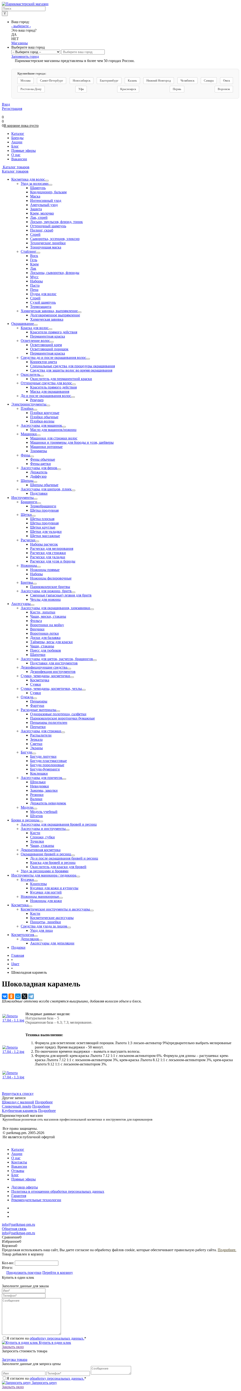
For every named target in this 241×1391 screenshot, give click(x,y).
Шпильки (38, 782)
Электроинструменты (28, 404)
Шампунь (38, 188)
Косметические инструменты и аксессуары (55, 909)
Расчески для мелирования (51, 548)
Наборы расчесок (44, 544)
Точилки (37, 841)
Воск (34, 256)
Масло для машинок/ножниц (53, 430)
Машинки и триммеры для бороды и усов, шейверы (72, 442)
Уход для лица (41, 930)
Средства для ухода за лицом (44, 926)
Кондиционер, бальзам (48, 192)
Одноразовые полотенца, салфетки (58, 714)
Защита (36, 209)
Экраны (36, 748)
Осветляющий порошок (49, 349)
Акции (16, 1154)
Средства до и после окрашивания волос (53, 358)
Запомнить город (25, 56)
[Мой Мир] (18, 996)
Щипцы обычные (44, 485)
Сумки (35, 684)
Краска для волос (34, 328)
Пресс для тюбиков (45, 650)
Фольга (36, 621)
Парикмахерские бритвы (50, 587)
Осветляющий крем (46, 345)
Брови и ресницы (25, 820)
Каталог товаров (15, 167)
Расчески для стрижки (48, 553)
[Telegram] (31, 996)
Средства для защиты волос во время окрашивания (71, 370)
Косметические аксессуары (52, 918)
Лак (33, 268)
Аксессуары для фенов (39, 468)
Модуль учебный (43, 812)
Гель (33, 260)
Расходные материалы (38, 710)
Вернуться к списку (18, 1094)
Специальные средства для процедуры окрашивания (72, 366)
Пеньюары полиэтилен (48, 722)
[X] (24, 996)
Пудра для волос (43, 294)
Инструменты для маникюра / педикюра (43, 875)
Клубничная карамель (19, 1111)
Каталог (17, 1149)
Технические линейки (48, 243)
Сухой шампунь (43, 302)
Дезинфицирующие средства (44, 667)
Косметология (22, 935)
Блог (15, 1175)
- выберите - (21, 26)
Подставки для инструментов (54, 663)
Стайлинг (28, 251)
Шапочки (37, 655)
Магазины (19, 43)
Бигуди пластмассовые (48, 761)
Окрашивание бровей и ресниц (46, 854)
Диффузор (38, 476)
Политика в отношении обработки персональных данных (57, 1191)
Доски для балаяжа (45, 638)
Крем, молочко (42, 213)
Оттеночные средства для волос (46, 383)
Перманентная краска (47, 336)
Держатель (38, 472)
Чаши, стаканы (42, 646)
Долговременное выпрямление (55, 315)
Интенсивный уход (45, 201)
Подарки (18, 947)
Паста (35, 285)
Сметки (36, 744)
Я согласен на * (46, 1338)
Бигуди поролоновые (47, 765)
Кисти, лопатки (42, 612)
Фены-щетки (40, 464)
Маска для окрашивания (49, 391)
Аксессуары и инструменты (43, 829)
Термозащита (40, 307)
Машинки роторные (46, 447)
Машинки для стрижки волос (53, 438)
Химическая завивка (46, 319)
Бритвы (27, 582)
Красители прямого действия (53, 332)
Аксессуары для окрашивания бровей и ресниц (59, 824)
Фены (25, 455)
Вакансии (19, 1166)
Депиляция (30, 939)
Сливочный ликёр (16, 1106)
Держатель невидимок (48, 803)
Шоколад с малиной (18, 1102)
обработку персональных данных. (57, 1338)
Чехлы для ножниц (45, 599)
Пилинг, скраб (41, 230)
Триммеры (38, 451)
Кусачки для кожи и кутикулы (54, 888)
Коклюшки (39, 773)
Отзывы (17, 1171)
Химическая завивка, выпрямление (49, 311)
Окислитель (30, 375)
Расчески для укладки (47, 557)
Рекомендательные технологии (36, 1200)
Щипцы (27, 481)
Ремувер (37, 400)
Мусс (34, 277)
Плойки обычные (44, 417)
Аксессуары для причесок (41, 778)
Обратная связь (14, 1229)
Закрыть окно (13, 1347)
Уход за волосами (34, 184)
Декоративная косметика (40, 850)
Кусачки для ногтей (46, 892)
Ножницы (29, 565)
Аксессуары (21, 604)
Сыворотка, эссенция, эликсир (55, 239)
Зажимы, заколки (44, 790)
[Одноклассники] (11, 996)
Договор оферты (24, 1187)
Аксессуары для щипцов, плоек (46, 489)
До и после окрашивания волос (46, 396)
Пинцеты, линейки (45, 922)
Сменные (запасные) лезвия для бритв (61, 595)
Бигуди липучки (43, 756)
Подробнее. (227, 1250)
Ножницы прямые (45, 570)
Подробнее (44, 1102)
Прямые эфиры (23, 1179)
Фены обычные (42, 459)
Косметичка (39, 680)
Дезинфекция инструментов (53, 672)
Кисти (35, 833)
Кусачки (27, 880)
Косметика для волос (28, 179)
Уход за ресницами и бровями (44, 871)
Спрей (35, 234)
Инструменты (22, 498)
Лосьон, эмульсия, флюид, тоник (56, 222)
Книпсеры (38, 884)
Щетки (26, 515)
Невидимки (39, 786)
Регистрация (12, 109)
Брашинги (29, 502)
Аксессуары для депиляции (52, 943)
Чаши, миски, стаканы (48, 616)
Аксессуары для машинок (41, 425)
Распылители (41, 735)
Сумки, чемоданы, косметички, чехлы (51, 689)
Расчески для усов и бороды (52, 561)
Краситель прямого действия (53, 387)
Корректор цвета (43, 362)
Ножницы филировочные (51, 578)
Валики (36, 799)
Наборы (36, 281)
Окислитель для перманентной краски (61, 379)
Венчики (37, 629)
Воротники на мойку (47, 625)
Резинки (37, 795)
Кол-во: (8, 1263)
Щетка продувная (44, 510)
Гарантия (18, 1196)
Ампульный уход (44, 205)
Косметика (19, 905)
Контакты (19, 1162)
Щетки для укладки (46, 532)
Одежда (27, 697)
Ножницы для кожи (46, 901)
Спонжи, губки (42, 837)
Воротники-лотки (44, 633)
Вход (6, 104)
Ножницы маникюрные (40, 896)
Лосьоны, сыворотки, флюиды (54, 273)
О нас (15, 1158)
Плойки (27, 408)
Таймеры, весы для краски (51, 642)
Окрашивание (22, 324)
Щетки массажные (45, 536)
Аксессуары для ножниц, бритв (46, 591)
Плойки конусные (44, 413)
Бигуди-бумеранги (45, 769)
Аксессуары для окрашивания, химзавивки (55, 608)
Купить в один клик (54, 1343)
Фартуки (37, 706)
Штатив (36, 816)
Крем (34, 264)
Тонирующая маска (45, 247)
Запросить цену (44, 1383)
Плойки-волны (42, 421)
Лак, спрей (39, 217)
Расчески (28, 540)
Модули (27, 807)
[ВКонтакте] (5, 996)
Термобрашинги (43, 506)
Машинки (29, 434)
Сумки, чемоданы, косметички (45, 676)
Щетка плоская (42, 519)
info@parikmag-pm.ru (18, 1224)
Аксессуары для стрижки (41, 731)
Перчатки (38, 727)
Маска (35, 196)
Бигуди (26, 752)
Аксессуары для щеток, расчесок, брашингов (57, 659)
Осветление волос (35, 341)
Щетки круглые (42, 527)
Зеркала (36, 739)
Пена (34, 290)
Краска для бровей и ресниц (53, 863)
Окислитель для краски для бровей (58, 867)
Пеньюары (38, 701)
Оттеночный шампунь (48, 226)
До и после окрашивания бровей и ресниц (64, 858)
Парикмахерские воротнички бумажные (62, 718)
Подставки (39, 493)
